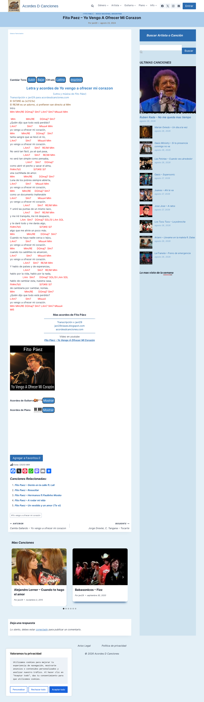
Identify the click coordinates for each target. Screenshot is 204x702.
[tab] (63, 608)
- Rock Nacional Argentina (108, 14)
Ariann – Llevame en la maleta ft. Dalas (175, 237)
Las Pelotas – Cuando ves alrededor (174, 158)
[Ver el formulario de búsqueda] (92, 6)
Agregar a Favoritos (26, 458)
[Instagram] (173, 6)
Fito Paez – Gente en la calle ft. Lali (35, 485)
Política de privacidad (114, 645)
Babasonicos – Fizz (88, 590)
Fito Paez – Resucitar (27, 490)
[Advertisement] (69, 56)
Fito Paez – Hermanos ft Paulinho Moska (38, 495)
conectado (42, 629)
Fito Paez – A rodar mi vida (30, 500)
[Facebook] (162, 6)
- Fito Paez (87, 14)
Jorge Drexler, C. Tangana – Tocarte (108, 526)
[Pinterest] (178, 6)
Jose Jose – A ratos (165, 206)
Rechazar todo (38, 689)
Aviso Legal (84, 645)
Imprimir (76, 80)
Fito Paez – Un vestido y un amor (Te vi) (38, 505)
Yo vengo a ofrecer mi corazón (25, 515)
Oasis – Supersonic (165, 174)
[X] (167, 6)
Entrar (189, 5)
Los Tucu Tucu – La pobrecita (170, 221)
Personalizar (19, 689)
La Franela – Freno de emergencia (173, 253)
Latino (60, 80)
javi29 (94, 23)
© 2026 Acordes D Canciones (102, 653)
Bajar (41, 80)
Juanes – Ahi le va (164, 190)
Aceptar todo (58, 689)
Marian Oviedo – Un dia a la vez (171, 127)
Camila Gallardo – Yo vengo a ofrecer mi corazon (38, 526)
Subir (31, 80)
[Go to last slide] (16, 577)
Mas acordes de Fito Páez (69, 314)
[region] (39, 672)
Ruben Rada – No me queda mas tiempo (165, 117)
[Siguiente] (123, 577)
